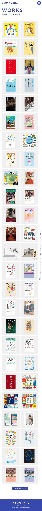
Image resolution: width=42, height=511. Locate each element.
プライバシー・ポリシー (21, 505)
